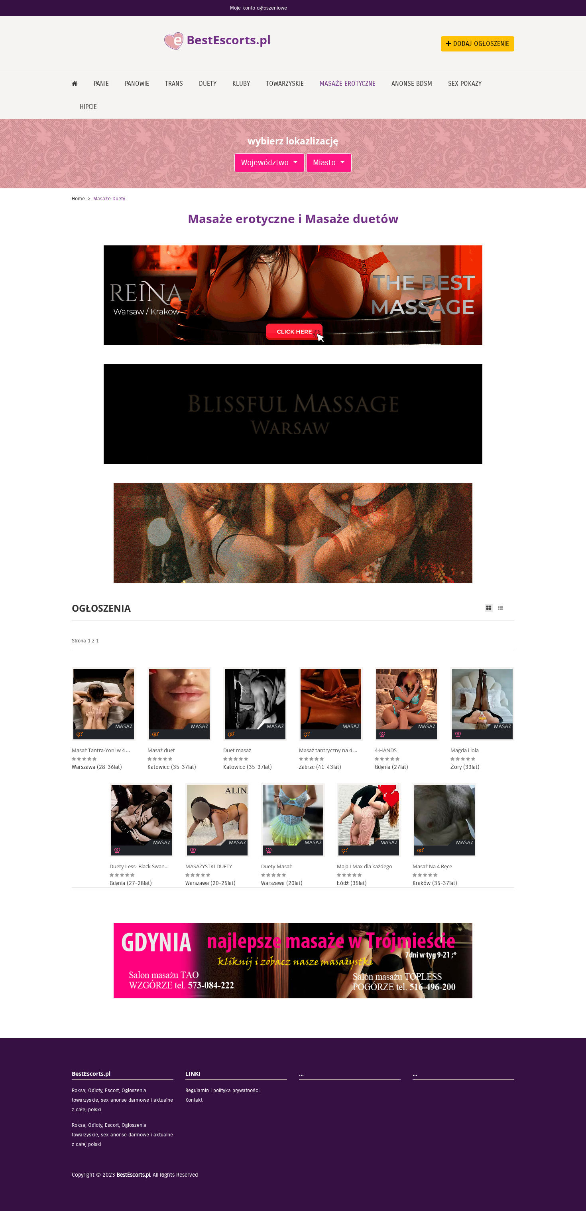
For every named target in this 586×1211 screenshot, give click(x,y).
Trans (174, 83)
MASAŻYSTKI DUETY (208, 866)
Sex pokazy (465, 83)
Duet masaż (237, 750)
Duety (207, 83)
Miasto (325, 162)
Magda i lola (464, 750)
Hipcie (88, 107)
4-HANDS (386, 750)
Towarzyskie (285, 83)
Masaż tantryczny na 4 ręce (329, 750)
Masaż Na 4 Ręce (432, 866)
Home (78, 199)
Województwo (266, 162)
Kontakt (194, 1100)
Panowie (137, 83)
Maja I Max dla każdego (364, 866)
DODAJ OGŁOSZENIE (480, 43)
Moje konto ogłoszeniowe (258, 8)
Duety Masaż (276, 866)
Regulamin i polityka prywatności (222, 1090)
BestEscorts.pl (133, 1174)
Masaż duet (161, 750)
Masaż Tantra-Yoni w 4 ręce (102, 750)
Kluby (241, 83)
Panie (101, 83)
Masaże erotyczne (348, 83)
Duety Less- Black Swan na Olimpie (139, 866)
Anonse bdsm (411, 83)
